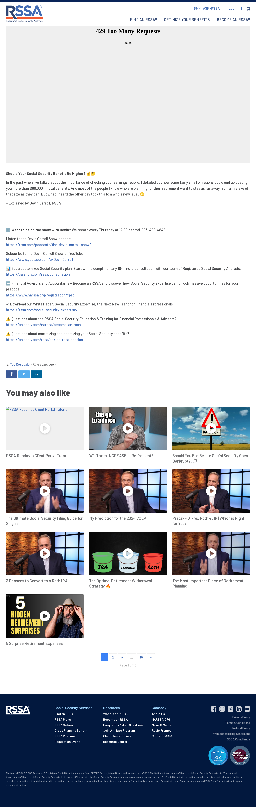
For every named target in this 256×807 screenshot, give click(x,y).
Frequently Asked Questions (123, 725)
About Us (158, 714)
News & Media (161, 725)
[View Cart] (248, 9)
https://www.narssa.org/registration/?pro (40, 295)
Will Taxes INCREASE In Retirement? (121, 455)
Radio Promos (161, 730)
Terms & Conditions (237, 722)
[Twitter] (24, 374)
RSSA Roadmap (66, 736)
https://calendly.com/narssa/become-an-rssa (43, 324)
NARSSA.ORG (161, 719)
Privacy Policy (241, 717)
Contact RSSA (162, 736)
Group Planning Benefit (71, 730)
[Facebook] (11, 374)
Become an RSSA (115, 719)
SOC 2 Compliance (238, 739)
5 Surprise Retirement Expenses (34, 643)
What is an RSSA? (115, 714)
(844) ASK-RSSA (207, 8)
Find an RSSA (64, 714)
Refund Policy (241, 728)
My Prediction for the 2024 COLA (117, 518)
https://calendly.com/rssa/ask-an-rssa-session (44, 339)
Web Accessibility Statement (231, 733)
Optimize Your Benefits (187, 19)
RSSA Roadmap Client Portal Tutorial (38, 455)
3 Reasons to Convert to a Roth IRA (37, 580)
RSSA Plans (63, 719)
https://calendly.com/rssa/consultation (38, 274)
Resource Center (115, 741)
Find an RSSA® (143, 19)
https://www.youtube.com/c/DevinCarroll (39, 259)
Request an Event (67, 741)
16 (141, 657)
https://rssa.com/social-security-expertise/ (42, 309)
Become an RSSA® (233, 19)
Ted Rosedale (20, 364)
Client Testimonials (117, 736)
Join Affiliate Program (119, 730)
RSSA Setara (64, 725)
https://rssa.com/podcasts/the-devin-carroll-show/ (48, 244)
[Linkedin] (36, 374)
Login (233, 8)
